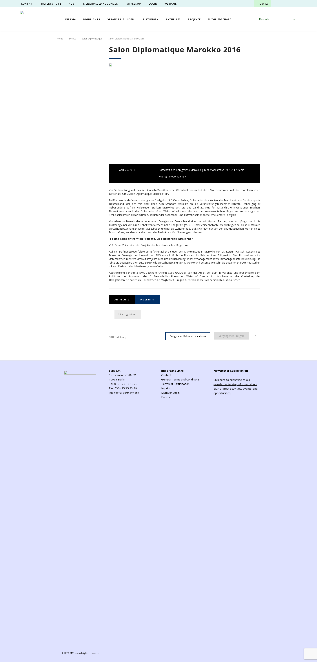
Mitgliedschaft (219, 19)
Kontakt (27, 3)
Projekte (194, 19)
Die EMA (70, 19)
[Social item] (277, 3)
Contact (166, 375)
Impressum (133, 3)
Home (60, 38)
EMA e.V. (74, 653)
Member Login (170, 392)
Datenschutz (51, 3)
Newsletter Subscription (231, 370)
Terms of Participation (175, 384)
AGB (71, 3)
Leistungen (150, 19)
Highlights (91, 19)
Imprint (165, 388)
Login (153, 3)
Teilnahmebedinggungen (99, 3)
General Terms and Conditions (180, 379)
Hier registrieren (127, 314)
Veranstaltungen (121, 19)
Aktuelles (173, 19)
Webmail (171, 3)
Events (165, 397)
